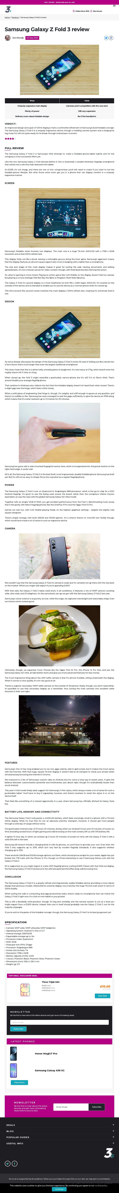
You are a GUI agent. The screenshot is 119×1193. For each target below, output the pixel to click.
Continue (59, 1189)
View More (19, 1082)
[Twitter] (7, 1163)
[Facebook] (14, 1163)
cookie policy (101, 1186)
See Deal (102, 996)
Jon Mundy (18, 38)
